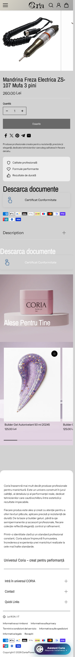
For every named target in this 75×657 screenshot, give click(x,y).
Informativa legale (12, 633)
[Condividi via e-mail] (29, 135)
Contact (9, 591)
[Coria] (36, 5)
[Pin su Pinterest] (17, 135)
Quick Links (12, 601)
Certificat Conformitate (40, 200)
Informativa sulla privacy (43, 623)
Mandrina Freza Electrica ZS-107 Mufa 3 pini (34, 83)
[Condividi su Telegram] (23, 135)
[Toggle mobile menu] (15, 5)
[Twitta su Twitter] (11, 135)
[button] (66, 5)
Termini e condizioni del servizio (19, 628)
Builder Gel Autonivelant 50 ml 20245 (27, 424)
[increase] (22, 111)
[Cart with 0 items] (66, 5)
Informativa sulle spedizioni (53, 628)
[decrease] (7, 111)
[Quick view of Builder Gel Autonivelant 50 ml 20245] (54, 354)
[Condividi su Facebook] (6, 135)
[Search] (51, 5)
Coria (25, 652)
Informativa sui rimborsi (15, 623)
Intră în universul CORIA (20, 581)
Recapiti (29, 633)
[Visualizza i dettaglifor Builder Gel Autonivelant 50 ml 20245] (32, 384)
